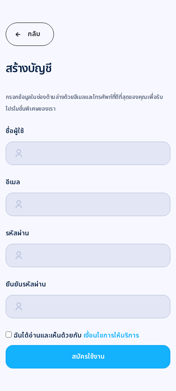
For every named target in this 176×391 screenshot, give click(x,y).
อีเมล (13, 182)
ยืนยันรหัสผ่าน (26, 284)
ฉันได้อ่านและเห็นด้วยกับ (75, 335)
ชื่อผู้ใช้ (15, 131)
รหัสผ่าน (17, 233)
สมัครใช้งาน (88, 356)
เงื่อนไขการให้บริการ (111, 335)
